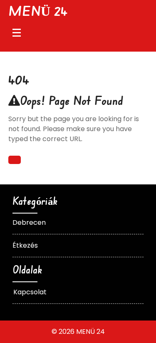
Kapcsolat (30, 292)
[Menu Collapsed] (16, 32)
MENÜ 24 (37, 10)
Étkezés (25, 245)
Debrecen (29, 222)
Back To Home (14, 160)
